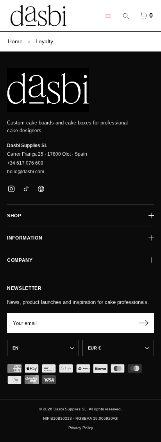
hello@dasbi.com (25, 171)
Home (15, 41)
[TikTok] (26, 189)
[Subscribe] (143, 323)
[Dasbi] (48, 90)
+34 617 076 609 (25, 163)
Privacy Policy (80, 428)
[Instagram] (11, 189)
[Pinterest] (41, 189)
